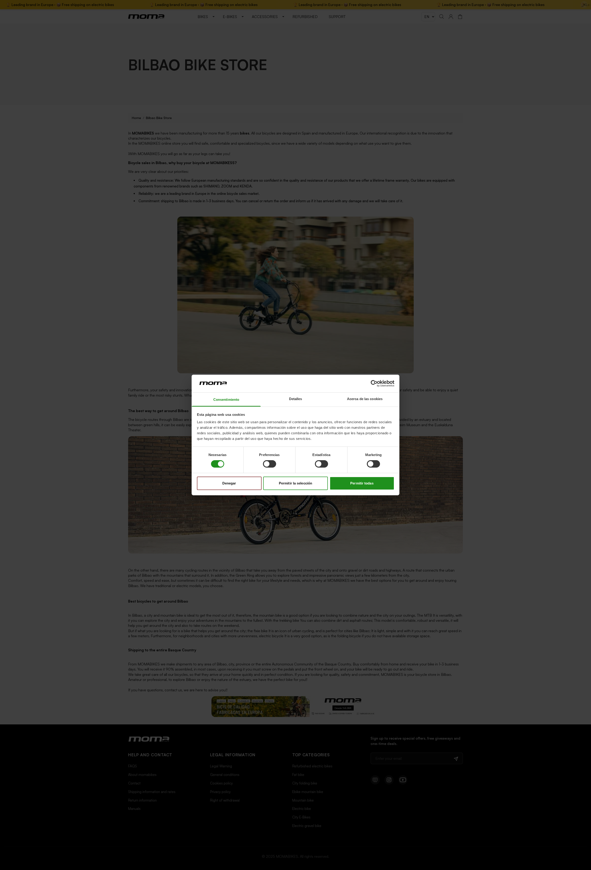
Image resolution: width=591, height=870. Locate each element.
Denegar (229, 483)
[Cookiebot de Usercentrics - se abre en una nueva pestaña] (374, 383)
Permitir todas (361, 483)
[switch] (269, 464)
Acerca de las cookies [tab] (365, 399)
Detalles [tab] (295, 399)
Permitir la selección (295, 483)
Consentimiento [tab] (226, 399)
